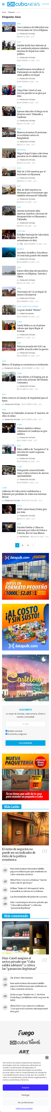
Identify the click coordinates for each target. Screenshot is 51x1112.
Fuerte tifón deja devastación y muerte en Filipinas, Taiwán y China (32, 274)
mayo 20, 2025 (24, 163)
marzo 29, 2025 (25, 202)
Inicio (4, 12)
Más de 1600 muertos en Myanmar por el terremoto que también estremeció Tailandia (32, 193)
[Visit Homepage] (23, 4)
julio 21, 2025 (24, 144)
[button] (47, 1057)
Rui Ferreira (24, 536)
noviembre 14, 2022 (31, 368)
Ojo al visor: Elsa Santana (21, 978)
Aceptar (25, 1087)
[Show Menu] (3, 4)
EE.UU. (20, 506)
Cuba (19, 87)
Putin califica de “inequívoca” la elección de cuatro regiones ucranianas (32, 452)
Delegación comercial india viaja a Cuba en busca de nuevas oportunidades (33, 473)
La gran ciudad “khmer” (29, 310)
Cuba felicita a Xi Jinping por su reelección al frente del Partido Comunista (32, 380)
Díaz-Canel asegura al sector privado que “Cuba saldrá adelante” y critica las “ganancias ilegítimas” (29, 905)
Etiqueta (11, 12)
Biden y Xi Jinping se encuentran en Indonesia (25, 364)
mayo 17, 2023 (24, 337)
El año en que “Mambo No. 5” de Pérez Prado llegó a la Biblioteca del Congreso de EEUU (29, 997)
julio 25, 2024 (24, 283)
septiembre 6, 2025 (26, 102)
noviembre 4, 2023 (26, 301)
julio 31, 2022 (24, 519)
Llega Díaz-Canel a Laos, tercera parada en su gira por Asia (31, 93)
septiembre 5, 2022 (26, 482)
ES (43, 4)
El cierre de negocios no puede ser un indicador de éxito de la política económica (18, 854)
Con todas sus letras (27, 306)
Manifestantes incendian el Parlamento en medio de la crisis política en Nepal (30, 72)
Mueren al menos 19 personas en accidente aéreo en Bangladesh (32, 135)
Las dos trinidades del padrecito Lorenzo (28, 897)
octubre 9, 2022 (30, 404)
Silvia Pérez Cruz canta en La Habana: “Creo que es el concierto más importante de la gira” (29, 1009)
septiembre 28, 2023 (26, 316)
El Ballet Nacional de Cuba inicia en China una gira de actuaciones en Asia (33, 237)
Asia (18, 12)
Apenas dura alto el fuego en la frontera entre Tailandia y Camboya (32, 114)
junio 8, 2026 (23, 36)
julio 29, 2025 (24, 123)
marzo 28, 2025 (25, 226)
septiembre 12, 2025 (26, 60)
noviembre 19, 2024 (34, 244)
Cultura (21, 231)
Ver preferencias (25, 1102)
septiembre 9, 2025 (26, 81)
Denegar (25, 1095)
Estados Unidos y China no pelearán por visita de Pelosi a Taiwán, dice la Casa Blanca (32, 530)
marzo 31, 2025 (25, 181)
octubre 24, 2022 (25, 389)
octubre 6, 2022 (30, 419)
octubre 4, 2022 (25, 440)
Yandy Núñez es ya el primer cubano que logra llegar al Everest (31, 328)
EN (47, 4)
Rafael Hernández (27, 313)
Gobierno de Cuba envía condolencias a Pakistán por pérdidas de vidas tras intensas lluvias (24, 494)
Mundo (20, 249)
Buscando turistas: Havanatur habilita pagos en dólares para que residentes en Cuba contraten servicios (28, 871)
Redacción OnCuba (27, 34)
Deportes (21, 150)
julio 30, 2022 (38, 536)
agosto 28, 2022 (30, 500)
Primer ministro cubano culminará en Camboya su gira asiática (32, 431)
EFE (21, 244)
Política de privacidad (24, 1108)
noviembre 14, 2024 (26, 262)
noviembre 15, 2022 (26, 356)
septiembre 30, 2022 (26, 461)
